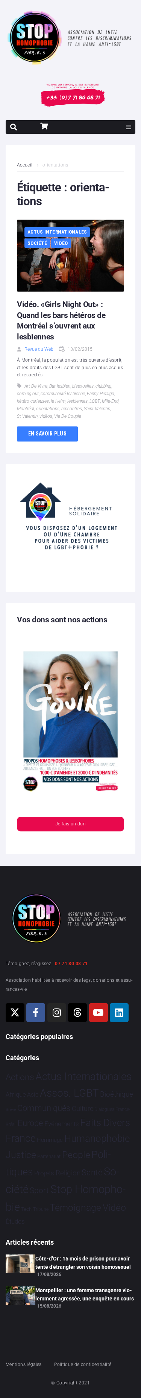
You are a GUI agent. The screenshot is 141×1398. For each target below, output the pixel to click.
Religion (68, 1173)
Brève (11, 1109)
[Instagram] (56, 1012)
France (21, 1138)
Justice (21, 1154)
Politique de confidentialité (82, 1364)
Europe (30, 1123)
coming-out (28, 393)
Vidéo (61, 243)
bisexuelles (83, 386)
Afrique (16, 1094)
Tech (26, 1209)
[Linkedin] (119, 1012)
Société (37, 243)
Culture (82, 1108)
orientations (47, 408)
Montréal (25, 408)
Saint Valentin (97, 408)
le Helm (58, 401)
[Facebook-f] (35, 1012)
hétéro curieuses (33, 401)
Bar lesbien (59, 386)
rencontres (71, 408)
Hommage (50, 1140)
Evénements (61, 1124)
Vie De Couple (67, 416)
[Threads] (77, 1012)
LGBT (94, 401)
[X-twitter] (15, 1012)
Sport (39, 1190)
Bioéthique (116, 1094)
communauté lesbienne (63, 393)
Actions (20, 1077)
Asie (32, 1094)
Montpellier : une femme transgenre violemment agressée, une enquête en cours (84, 1294)
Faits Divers (105, 1122)
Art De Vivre (35, 386)
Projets (44, 1173)
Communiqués (43, 1108)
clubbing (103, 386)
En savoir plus (47, 434)
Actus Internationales (57, 232)
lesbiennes (77, 401)
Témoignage (75, 1207)
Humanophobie (97, 1138)
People (76, 1154)
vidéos (45, 416)
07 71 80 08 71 (71, 963)
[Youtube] (98, 1012)
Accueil (25, 165)
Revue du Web (38, 349)
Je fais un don (70, 824)
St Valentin (27, 416)
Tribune (41, 1209)
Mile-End (110, 401)
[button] (128, 127)
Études (15, 1221)
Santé (92, 1172)
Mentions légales (24, 1364)
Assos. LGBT (69, 1093)
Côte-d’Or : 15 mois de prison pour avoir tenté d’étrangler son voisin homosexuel (83, 1263)
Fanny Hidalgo (100, 393)
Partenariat (49, 1156)
